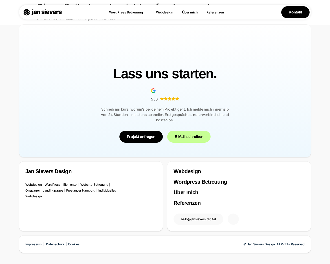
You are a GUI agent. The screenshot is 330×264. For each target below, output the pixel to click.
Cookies (74, 244)
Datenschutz (55, 244)
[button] (165, 94)
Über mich (186, 192)
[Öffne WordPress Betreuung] (145, 12)
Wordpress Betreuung (200, 182)
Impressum (33, 244)
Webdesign (187, 171)
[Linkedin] (233, 219)
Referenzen (187, 203)
